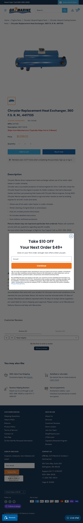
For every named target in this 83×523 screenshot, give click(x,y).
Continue (41, 265)
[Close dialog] (71, 236)
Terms (23, 284)
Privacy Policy (15, 284)
